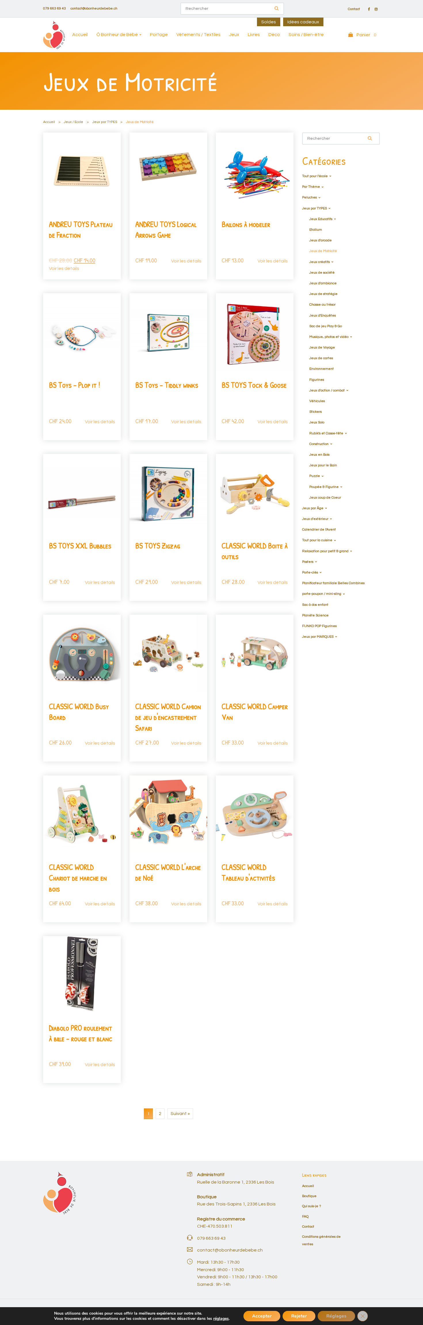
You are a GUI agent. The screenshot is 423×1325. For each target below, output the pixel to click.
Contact (354, 9)
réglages (221, 1318)
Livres (254, 34)
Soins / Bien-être (306, 34)
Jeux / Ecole (73, 122)
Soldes (268, 22)
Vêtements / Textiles (198, 34)
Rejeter (299, 1316)
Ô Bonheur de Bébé (117, 34)
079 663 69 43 (54, 8)
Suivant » (180, 1113)
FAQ (305, 1216)
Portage (159, 34)
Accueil (80, 34)
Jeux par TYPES (104, 122)
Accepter (262, 1316)
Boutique (309, 1196)
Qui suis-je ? (311, 1206)
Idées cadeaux (303, 22)
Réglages (336, 1316)
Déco (274, 34)
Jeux (234, 34)
